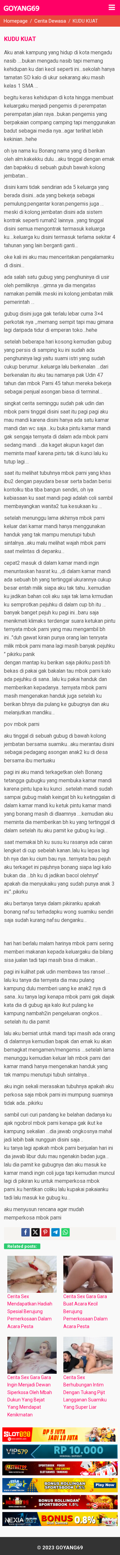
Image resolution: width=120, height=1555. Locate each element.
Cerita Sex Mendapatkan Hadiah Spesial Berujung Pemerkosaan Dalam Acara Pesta (29, 1311)
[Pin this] (45, 1232)
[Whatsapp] (65, 1232)
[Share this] (25, 1232)
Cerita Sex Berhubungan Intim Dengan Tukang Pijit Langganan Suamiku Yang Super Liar (85, 1392)
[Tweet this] (35, 1232)
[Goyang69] (22, 11)
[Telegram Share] (55, 1232)
